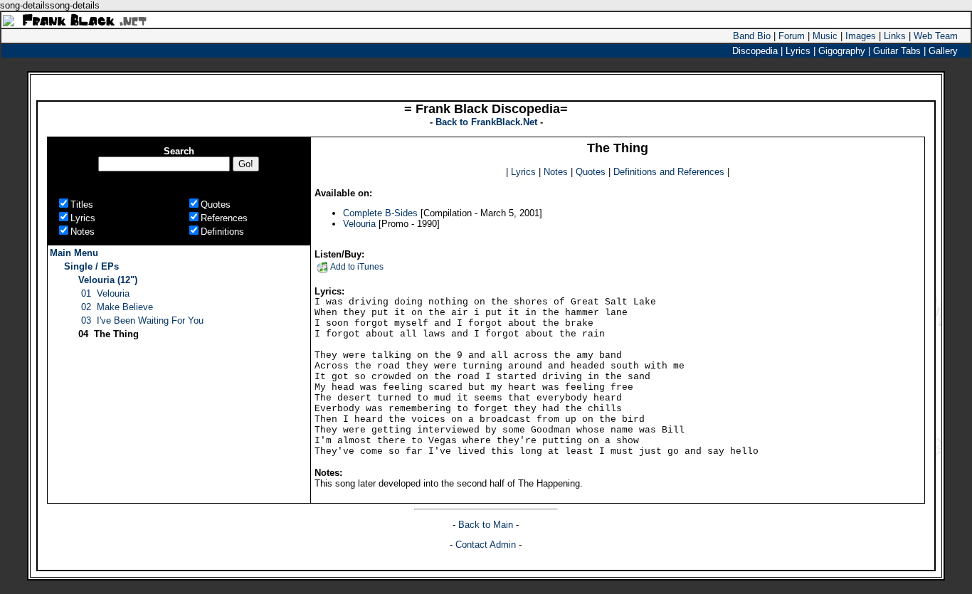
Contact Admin (485, 544)
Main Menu (74, 253)
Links (895, 36)
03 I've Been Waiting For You (142, 320)
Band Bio (752, 36)
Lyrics (523, 171)
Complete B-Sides (380, 213)
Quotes (591, 171)
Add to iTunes (357, 267)
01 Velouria (105, 293)
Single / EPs (91, 266)
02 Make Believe (117, 307)
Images (860, 36)
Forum (791, 36)
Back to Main (487, 524)
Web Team (936, 36)
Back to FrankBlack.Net (487, 122)
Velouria (359, 223)
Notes (556, 171)
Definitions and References (668, 171)
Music (825, 36)
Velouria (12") (107, 280)
